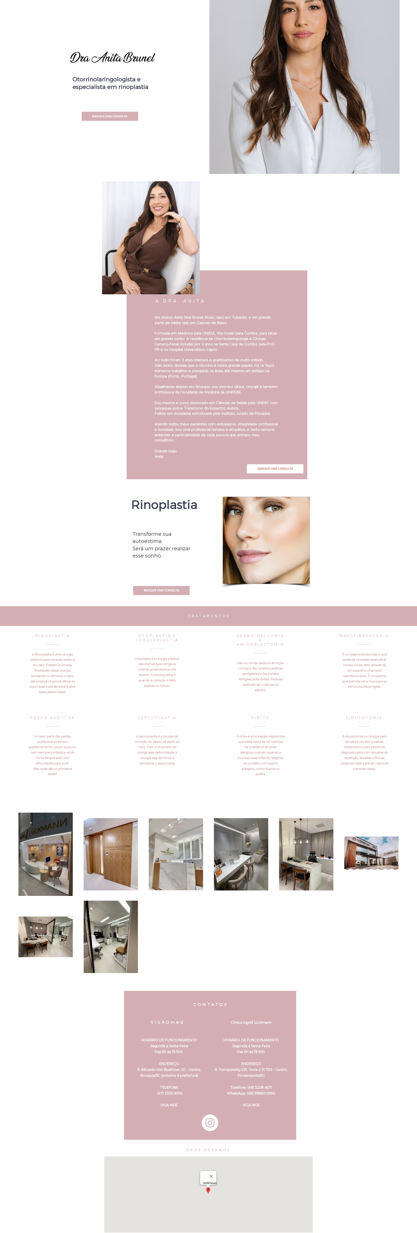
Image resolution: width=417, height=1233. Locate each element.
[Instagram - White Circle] (210, 1123)
